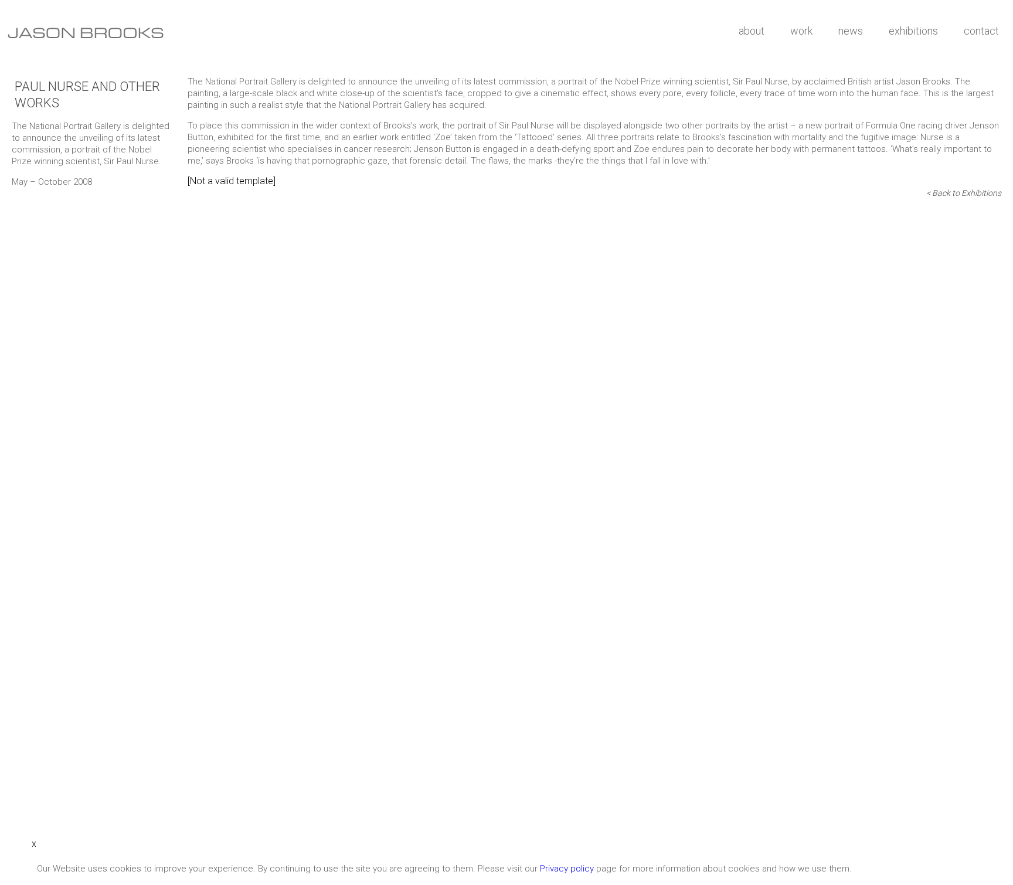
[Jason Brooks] (363, 33)
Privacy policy (567, 868)
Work (801, 31)
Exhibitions (913, 31)
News (850, 31)
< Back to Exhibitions (963, 193)
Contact (981, 31)
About (751, 31)
